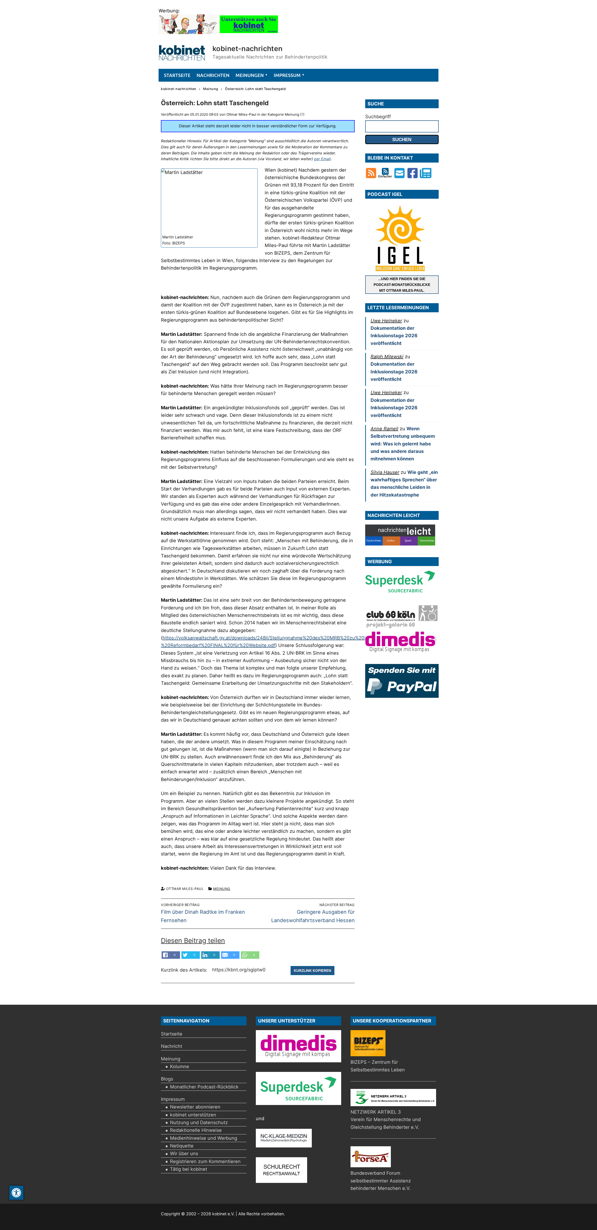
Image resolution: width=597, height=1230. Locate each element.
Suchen (401, 139)
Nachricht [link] (171, 1046)
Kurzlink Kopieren (312, 971)
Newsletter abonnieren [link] (195, 1107)
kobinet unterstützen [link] (193, 1115)
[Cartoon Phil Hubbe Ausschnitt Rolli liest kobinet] (188, 32)
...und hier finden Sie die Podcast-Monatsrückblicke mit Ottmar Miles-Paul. (402, 284)
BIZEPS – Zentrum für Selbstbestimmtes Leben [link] (378, 1065)
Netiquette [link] (182, 1146)
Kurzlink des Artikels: (185, 970)
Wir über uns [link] (184, 1153)
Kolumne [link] (179, 1066)
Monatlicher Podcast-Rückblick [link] (204, 1087)
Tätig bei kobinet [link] (188, 1169)
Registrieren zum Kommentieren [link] (205, 1161)
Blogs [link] (167, 1079)
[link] (16, 1193)
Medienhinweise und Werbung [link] (203, 1138)
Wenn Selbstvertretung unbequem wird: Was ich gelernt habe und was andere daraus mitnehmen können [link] (403, 444)
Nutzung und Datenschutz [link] (199, 1122)
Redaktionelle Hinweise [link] (196, 1130)
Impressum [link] (173, 1099)
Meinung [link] (221, 889)
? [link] (302, 114)
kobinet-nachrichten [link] (247, 48)
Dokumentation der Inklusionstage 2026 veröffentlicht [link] (394, 335)
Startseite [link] (171, 1034)
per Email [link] (322, 158)
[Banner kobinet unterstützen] (249, 32)
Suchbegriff (378, 116)
